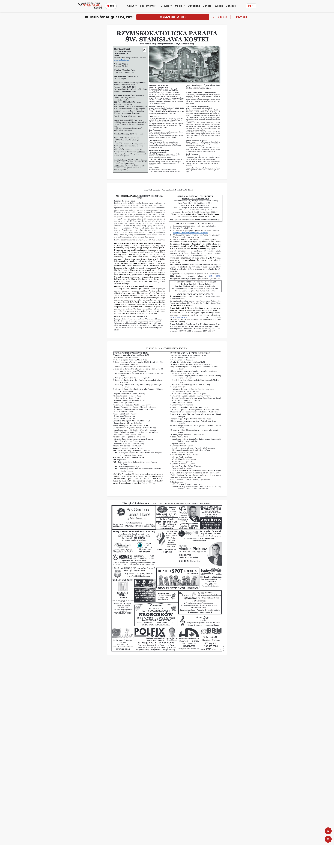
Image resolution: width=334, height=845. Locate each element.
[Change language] (251, 5)
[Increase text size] (328, 830)
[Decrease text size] (328, 839)
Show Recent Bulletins (174, 16)
